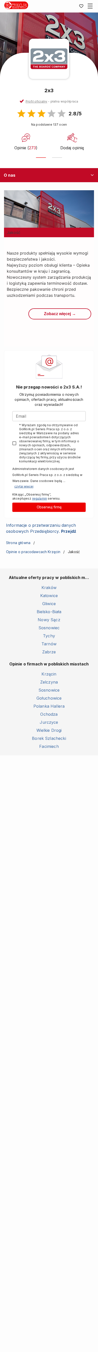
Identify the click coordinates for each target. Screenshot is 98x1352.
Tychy (49, 635)
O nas (9, 175)
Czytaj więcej (23, 486)
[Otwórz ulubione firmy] (81, 6)
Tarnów (49, 643)
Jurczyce (49, 722)
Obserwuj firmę (49, 507)
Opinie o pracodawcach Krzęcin (33, 552)
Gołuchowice (49, 698)
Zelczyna (49, 682)
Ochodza (49, 714)
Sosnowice (49, 690)
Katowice (49, 595)
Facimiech (49, 746)
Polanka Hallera (49, 706)
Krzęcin (48, 674)
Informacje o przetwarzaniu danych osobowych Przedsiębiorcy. (41, 528)
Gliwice (49, 603)
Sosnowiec (49, 627)
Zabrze (49, 651)
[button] (52, 102)
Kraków (49, 587)
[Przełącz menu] (90, 6)
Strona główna (18, 543)
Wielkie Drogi (49, 730)
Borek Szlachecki (49, 738)
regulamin (39, 498)
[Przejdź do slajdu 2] (57, 157)
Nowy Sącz (49, 619)
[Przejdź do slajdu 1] (41, 157)
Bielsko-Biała (49, 611)
